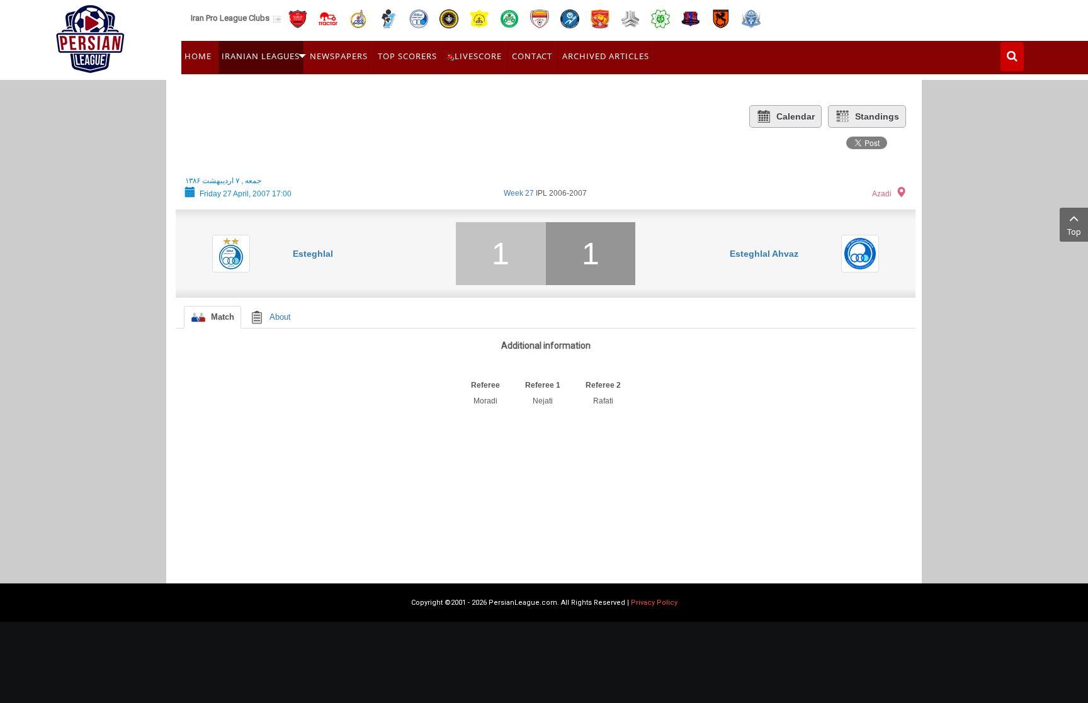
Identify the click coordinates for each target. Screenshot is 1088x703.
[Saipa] (630, 18)
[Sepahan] (448, 18)
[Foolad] (539, 18)
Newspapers (339, 56)
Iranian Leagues (261, 56)
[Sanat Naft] (479, 18)
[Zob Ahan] (509, 18)
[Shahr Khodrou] (600, 18)
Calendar (795, 116)
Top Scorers (407, 56)
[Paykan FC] (388, 18)
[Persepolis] (297, 18)
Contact (532, 56)
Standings (877, 116)
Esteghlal (313, 254)
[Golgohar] (569, 18)
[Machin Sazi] (660, 18)
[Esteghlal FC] (418, 18)
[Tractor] (328, 18)
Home (198, 56)
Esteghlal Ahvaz (764, 254)
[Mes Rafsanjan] (720, 18)
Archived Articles (605, 56)
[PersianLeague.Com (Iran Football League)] (90, 35)
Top (1074, 232)
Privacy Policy (654, 603)
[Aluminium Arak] (751, 18)
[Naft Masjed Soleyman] (358, 18)
